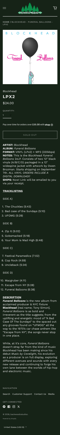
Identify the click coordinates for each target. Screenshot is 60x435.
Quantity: (9, 111)
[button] (54, 8)
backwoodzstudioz (19, 414)
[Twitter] (18, 406)
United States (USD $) (14, 427)
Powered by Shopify (9, 418)
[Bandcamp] (4, 406)
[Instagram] (13, 406)
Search (6, 394)
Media (51, 394)
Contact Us (40, 394)
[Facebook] (9, 406)
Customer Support (22, 394)
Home (6, 22)
